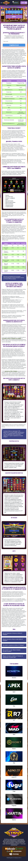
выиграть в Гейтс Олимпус (11, 371)
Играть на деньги (14, 12)
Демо (14, 16)
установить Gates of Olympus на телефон (11, 338)
